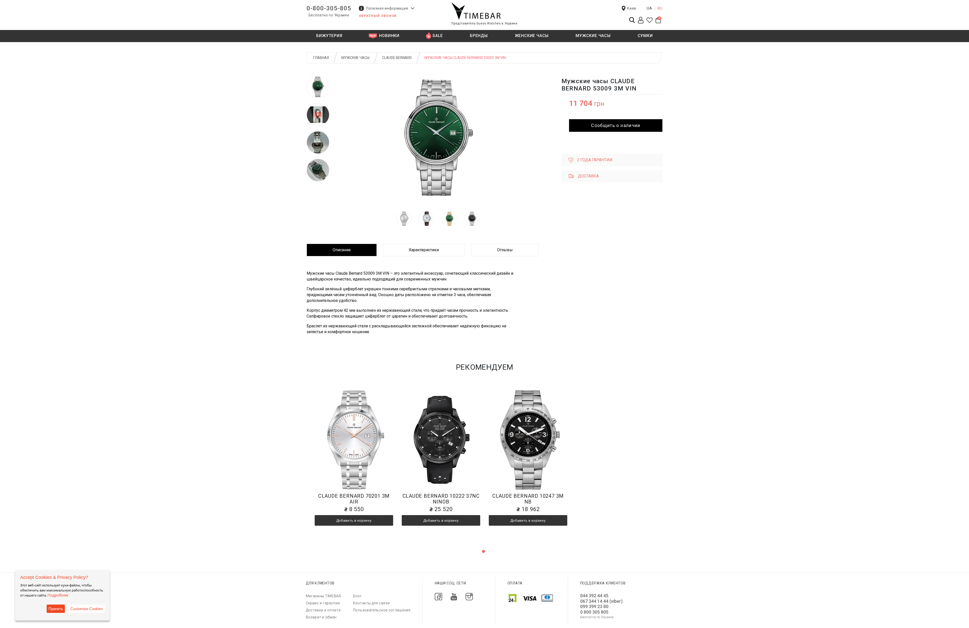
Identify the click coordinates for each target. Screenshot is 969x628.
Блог (357, 596)
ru (660, 8)
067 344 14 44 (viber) (601, 601)
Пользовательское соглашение (382, 610)
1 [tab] (483, 551)
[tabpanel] (353, 464)
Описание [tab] (342, 249)
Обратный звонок (378, 15)
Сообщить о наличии (615, 125)
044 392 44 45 (594, 595)
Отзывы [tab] (505, 249)
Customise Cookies (86, 609)
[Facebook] (438, 596)
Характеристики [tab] (424, 249)
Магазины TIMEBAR (323, 596)
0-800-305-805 (329, 8)
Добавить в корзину (354, 520)
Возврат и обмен (321, 617)
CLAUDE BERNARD (397, 58)
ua (649, 8)
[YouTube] (454, 596)
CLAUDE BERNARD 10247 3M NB (528, 499)
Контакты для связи (371, 603)
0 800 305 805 (594, 612)
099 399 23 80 (594, 606)
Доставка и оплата (323, 610)
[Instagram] (469, 596)
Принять (55, 609)
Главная (321, 58)
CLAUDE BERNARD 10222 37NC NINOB (441, 499)
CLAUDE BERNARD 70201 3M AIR (354, 499)
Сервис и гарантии (323, 603)
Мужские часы (355, 58)
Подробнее (57, 595)
